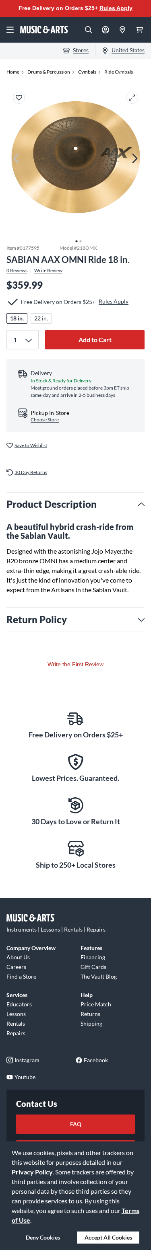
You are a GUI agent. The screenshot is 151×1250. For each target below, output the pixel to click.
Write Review (48, 270)
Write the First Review (75, 664)
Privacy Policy (32, 1172)
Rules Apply (115, 8)
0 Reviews (16, 270)
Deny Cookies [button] (43, 1237)
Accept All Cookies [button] (108, 1237)
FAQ (75, 1124)
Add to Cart (95, 339)
